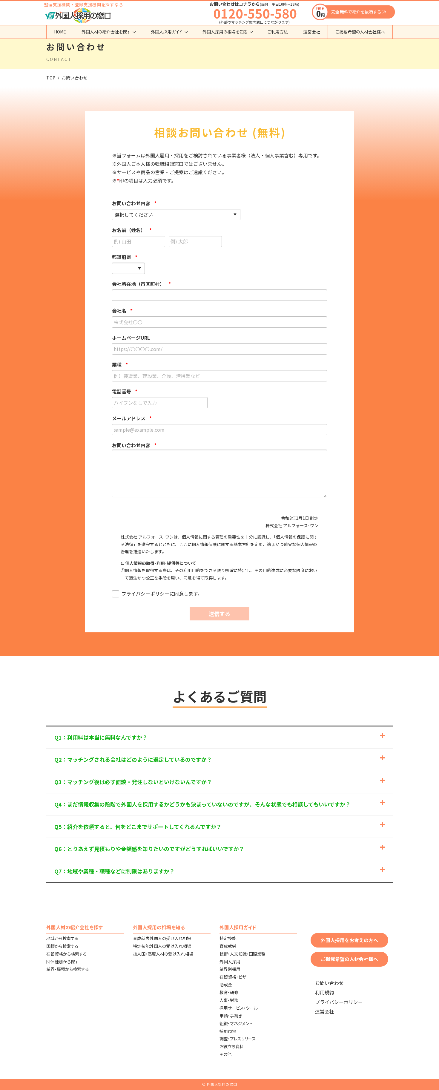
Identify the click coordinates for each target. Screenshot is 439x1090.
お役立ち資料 (232, 1046)
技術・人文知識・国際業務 (242, 954)
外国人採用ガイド (166, 32)
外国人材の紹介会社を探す (106, 32)
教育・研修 (229, 992)
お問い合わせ (329, 982)
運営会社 (311, 32)
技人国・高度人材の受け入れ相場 (163, 954)
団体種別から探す (62, 962)
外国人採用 (230, 962)
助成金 (226, 985)
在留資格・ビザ (233, 977)
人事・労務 (229, 1000)
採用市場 (228, 1031)
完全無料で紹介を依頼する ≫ (358, 12)
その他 (225, 1054)
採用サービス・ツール (239, 1008)
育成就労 (228, 946)
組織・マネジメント (236, 1023)
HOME (60, 32)
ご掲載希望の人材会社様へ (360, 32)
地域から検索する (62, 938)
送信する (219, 613)
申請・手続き (231, 1016)
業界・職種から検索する (67, 969)
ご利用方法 (278, 32)
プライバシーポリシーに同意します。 (162, 593)
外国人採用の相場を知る (225, 32)
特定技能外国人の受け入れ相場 (162, 946)
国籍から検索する (62, 946)
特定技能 (228, 938)
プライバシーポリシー (339, 1002)
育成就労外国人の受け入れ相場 (162, 938)
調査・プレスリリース (238, 1039)
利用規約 (324, 992)
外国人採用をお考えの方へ (349, 940)
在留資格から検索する (66, 954)
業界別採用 (230, 969)
